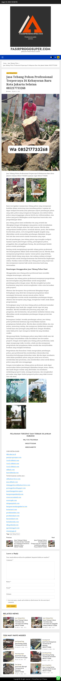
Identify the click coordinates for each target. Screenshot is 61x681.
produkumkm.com (13, 513)
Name (8, 582)
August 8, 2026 (20, 647)
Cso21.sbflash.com (12, 463)
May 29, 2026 (20, 674)
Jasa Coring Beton (46, 665)
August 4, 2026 (48, 649)
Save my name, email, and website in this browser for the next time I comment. (29, 601)
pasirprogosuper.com (13, 457)
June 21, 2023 (16, 91)
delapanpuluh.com (12, 503)
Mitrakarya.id (11, 454)
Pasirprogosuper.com (30, 49)
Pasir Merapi (18, 664)
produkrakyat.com (12, 516)
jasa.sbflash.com (12, 482)
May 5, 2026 (47, 672)
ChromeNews (35, 679)
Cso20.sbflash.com (12, 460)
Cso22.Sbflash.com (12, 467)
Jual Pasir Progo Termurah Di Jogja (21, 656)
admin (9, 91)
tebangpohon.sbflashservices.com (18, 485)
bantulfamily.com (12, 473)
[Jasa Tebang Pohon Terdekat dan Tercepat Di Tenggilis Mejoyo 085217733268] (36, 622)
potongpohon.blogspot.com (16, 488)
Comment (9, 560)
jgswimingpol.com (12, 528)
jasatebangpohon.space (14, 491)
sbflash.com (10, 470)
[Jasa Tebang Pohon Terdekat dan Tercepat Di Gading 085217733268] (8, 622)
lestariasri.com (11, 509)
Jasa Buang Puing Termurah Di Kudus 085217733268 (49, 656)
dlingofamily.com (12, 525)
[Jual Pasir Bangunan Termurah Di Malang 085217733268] (35, 644)
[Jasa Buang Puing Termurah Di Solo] (8, 644)
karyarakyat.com (12, 519)
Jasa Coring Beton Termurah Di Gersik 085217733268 (49, 669)
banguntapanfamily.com (14, 494)
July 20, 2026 (20, 659)
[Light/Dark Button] (51, 57)
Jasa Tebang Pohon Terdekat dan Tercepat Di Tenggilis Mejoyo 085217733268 (50, 622)
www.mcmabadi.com (13, 497)
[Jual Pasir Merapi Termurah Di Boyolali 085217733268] (8, 668)
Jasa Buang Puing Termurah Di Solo (21, 644)
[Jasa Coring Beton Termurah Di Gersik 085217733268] (35, 668)
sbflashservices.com (13, 479)
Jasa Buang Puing (19, 641)
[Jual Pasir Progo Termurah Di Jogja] (8, 656)
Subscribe (58, 57)
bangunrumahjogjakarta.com (16, 506)
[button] (2, 57)
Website (8, 594)
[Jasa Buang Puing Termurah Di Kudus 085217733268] (35, 656)
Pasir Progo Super (19, 653)
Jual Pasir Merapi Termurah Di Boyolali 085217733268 (21, 669)
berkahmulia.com (12, 522)
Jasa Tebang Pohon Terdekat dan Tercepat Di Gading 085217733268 (21, 622)
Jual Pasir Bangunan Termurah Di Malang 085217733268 (49, 644)
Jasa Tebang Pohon (12, 73)
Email (8, 588)
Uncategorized (46, 640)
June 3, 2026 (47, 660)
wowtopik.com (11, 500)
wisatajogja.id (11, 531)
